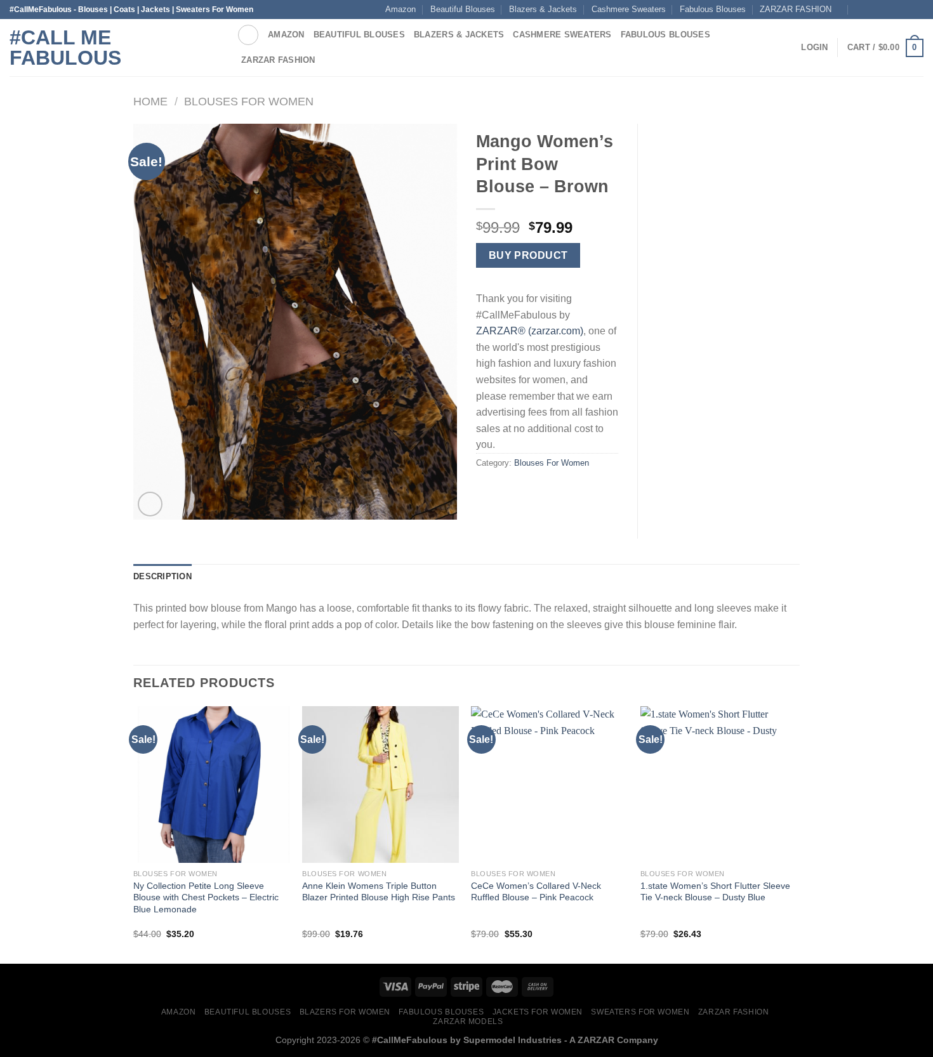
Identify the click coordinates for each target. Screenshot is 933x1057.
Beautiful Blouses (462, 9)
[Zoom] (150, 504)
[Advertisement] (728, 314)
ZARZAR (596, 1040)
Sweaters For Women (640, 1012)
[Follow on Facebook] (869, 9)
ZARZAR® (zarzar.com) (529, 330)
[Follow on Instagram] (881, 9)
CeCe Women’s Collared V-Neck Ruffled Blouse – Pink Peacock (536, 892)
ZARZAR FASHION (795, 9)
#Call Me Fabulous (65, 47)
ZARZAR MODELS (468, 1021)
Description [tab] (162, 576)
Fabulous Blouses (713, 9)
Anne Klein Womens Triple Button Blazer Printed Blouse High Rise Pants (378, 892)
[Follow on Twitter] (917, 9)
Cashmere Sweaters (629, 9)
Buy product (528, 255)
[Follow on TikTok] (893, 9)
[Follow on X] (905, 9)
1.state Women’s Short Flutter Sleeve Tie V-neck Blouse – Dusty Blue (715, 892)
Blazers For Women (345, 1012)
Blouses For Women (249, 101)
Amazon (400, 9)
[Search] (248, 35)
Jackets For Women (538, 1012)
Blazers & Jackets (543, 9)
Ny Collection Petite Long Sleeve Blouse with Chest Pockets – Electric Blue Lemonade (206, 897)
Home (150, 101)
